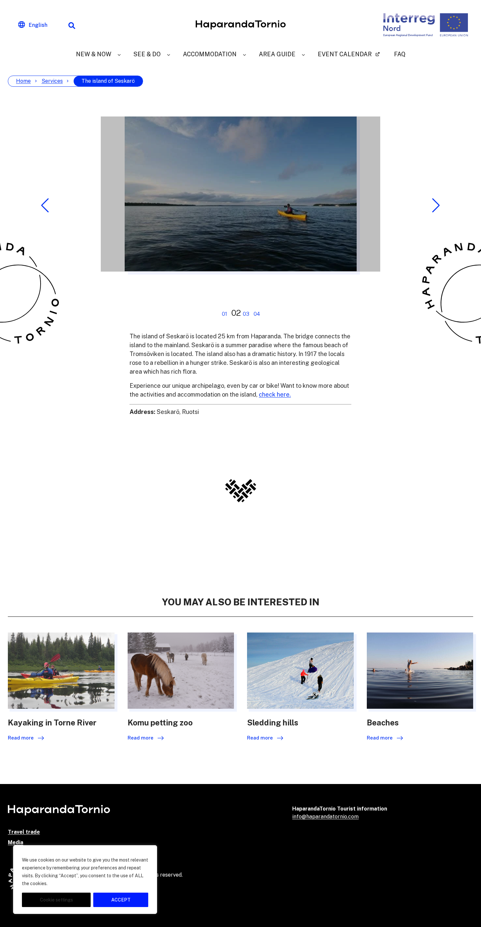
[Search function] (72, 25)
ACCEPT (121, 899)
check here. (275, 394)
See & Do (147, 54)
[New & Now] (119, 54)
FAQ (399, 54)
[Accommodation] (244, 54)
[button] (45, 205)
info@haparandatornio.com (325, 816)
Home (23, 81)
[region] (85, 879)
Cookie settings (56, 899)
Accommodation (210, 54)
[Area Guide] (303, 54)
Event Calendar (345, 54)
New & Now (93, 54)
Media (15, 842)
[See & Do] (168, 54)
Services (52, 81)
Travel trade (24, 832)
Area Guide (277, 54)
